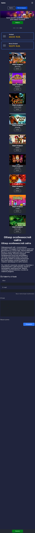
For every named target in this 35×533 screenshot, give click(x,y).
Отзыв (2, 298)
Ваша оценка (4, 319)
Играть (17, 20)
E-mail (4, 287)
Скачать (17, 531)
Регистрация (22, 8)
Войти (11, 8)
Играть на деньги (17, 64)
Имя (3, 280)
